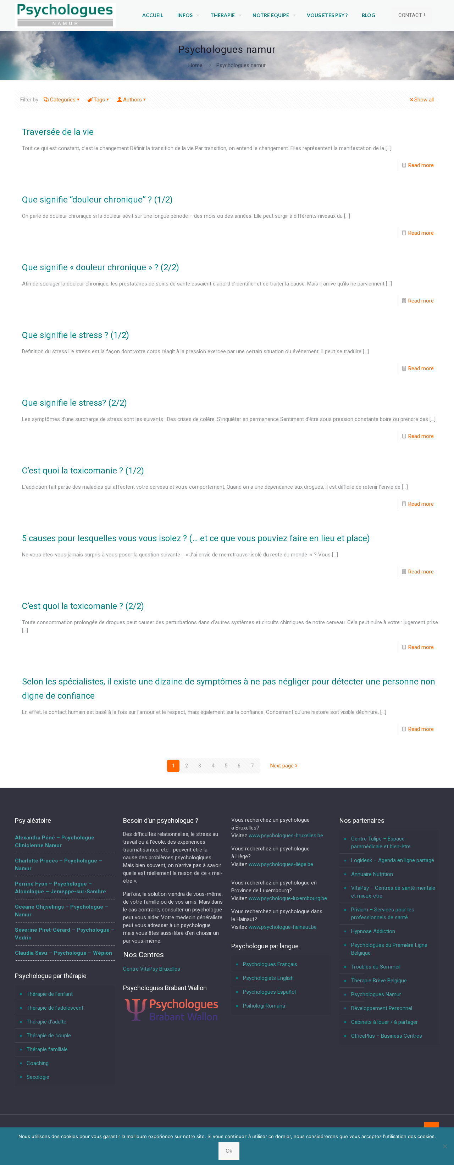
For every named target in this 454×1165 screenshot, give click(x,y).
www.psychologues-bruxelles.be (286, 835)
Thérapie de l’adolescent (55, 1008)
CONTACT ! (411, 15)
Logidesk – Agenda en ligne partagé (392, 860)
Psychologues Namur (376, 994)
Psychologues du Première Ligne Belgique (389, 949)
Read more (421, 165)
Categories (63, 99)
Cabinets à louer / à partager (384, 1022)
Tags (99, 99)
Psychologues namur (241, 65)
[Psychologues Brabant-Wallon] (171, 1020)
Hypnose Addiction (373, 931)
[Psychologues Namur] (65, 15)
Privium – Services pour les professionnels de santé (382, 913)
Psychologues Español (269, 992)
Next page (282, 765)
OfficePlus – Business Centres (386, 1036)
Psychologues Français (270, 964)
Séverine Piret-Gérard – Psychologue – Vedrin (65, 934)
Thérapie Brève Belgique (379, 980)
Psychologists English (268, 978)
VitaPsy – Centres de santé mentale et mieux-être (393, 892)
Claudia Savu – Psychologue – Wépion (63, 953)
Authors (132, 99)
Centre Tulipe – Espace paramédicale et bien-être (381, 843)
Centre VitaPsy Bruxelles (151, 969)
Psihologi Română (264, 1006)
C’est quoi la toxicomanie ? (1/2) (83, 471)
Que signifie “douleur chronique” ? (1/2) (97, 200)
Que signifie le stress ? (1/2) (75, 335)
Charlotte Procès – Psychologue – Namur (58, 865)
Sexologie (38, 1077)
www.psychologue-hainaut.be (283, 927)
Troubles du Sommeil (375, 967)
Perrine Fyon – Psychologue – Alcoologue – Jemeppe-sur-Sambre (60, 888)
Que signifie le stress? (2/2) (74, 403)
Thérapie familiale (47, 1049)
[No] (445, 1146)
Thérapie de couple (49, 1035)
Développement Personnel (381, 1008)
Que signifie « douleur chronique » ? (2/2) (100, 267)
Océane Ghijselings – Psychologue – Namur (61, 911)
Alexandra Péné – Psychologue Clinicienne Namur (54, 841)
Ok (229, 1150)
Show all (424, 99)
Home (195, 65)
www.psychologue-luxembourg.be (288, 898)
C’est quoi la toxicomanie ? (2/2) (83, 606)
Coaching (38, 1063)
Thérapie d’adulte (46, 1022)
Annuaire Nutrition (372, 874)
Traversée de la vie (58, 132)
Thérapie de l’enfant (50, 994)
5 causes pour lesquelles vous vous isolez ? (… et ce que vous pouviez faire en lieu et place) (196, 538)
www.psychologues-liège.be (281, 864)
